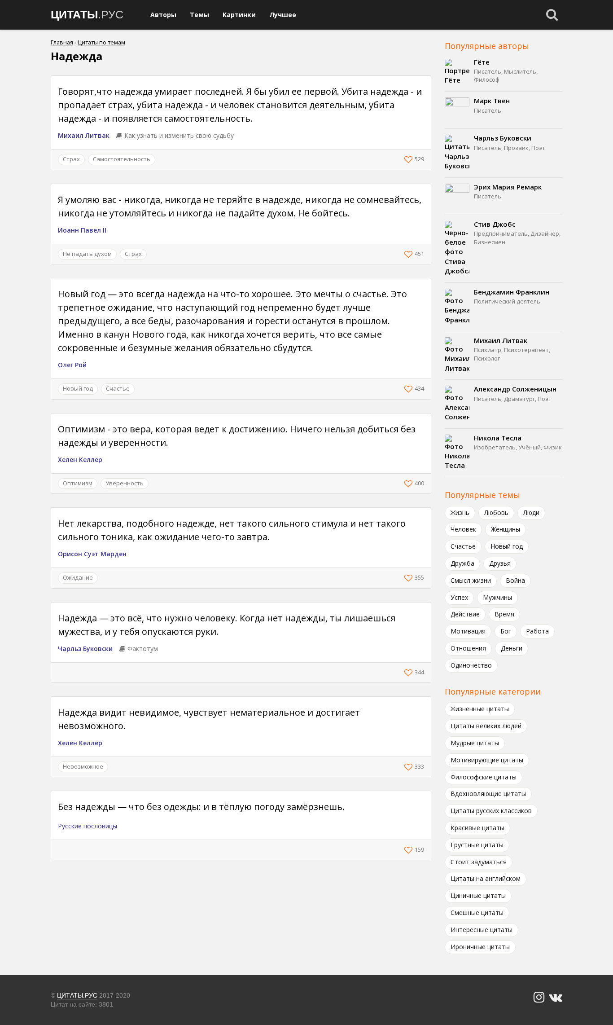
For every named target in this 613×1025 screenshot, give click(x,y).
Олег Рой (72, 365)
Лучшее (282, 14)
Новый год (78, 388)
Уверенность (124, 483)
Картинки (239, 14)
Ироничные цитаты (480, 946)
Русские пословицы (87, 826)
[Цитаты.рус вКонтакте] (555, 997)
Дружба (462, 563)
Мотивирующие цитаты (487, 760)
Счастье (118, 388)
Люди (531, 512)
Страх (71, 159)
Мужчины (497, 597)
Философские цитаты (484, 777)
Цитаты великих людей (486, 725)
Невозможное (83, 766)
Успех (459, 597)
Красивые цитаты (477, 827)
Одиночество (471, 665)
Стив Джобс (495, 224)
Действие (465, 614)
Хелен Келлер (80, 459)
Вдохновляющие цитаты (488, 793)
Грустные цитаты (477, 844)
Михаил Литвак (83, 135)
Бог (505, 631)
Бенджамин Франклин (511, 291)
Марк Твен (492, 100)
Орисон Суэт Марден (92, 554)
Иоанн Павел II (82, 230)
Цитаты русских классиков (491, 810)
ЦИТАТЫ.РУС (77, 995)
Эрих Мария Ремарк (508, 186)
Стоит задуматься (479, 862)
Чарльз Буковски (85, 648)
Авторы (163, 14)
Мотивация (468, 631)
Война (515, 580)
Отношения (468, 648)
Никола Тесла (497, 437)
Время (504, 614)
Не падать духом (87, 254)
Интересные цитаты (481, 929)
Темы (199, 14)
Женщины (505, 529)
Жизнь (460, 512)
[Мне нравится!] (409, 159)
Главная (62, 42)
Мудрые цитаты (475, 743)
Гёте (482, 61)
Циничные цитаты (478, 895)
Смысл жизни (471, 580)
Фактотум (142, 648)
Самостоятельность (121, 159)
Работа (537, 631)
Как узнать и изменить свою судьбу (179, 135)
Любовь (496, 512)
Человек (463, 529)
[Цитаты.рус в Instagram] (539, 997)
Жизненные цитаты (480, 708)
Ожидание (78, 577)
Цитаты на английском (486, 878)
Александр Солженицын (515, 388)
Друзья (500, 563)
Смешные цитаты (477, 912)
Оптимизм (77, 483)
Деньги (511, 648)
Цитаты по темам (101, 42)
